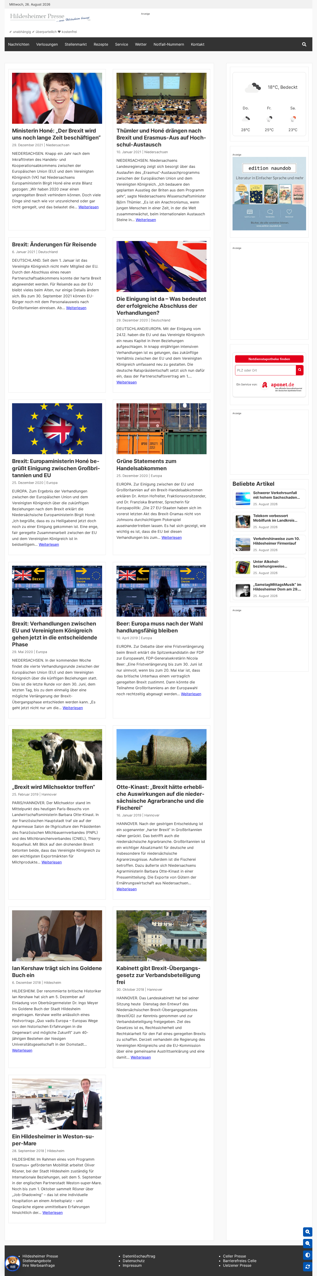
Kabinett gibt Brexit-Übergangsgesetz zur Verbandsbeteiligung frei (158, 975)
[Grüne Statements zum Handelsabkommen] (161, 428)
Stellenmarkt (76, 44)
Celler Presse (234, 1256)
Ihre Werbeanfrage (39, 1265)
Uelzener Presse (237, 1265)
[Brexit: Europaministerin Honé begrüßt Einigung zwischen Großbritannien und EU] (57, 428)
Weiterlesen (88, 207)
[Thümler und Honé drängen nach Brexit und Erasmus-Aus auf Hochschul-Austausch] (161, 98)
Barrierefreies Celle (239, 1260)
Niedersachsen (57, 145)
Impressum (132, 1265)
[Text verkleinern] (307, 1243)
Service (121, 44)
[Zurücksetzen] (307, 1266)
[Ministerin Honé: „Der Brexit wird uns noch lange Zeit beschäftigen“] (57, 98)
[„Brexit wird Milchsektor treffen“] (57, 754)
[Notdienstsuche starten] (299, 370)
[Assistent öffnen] (12, 1263)
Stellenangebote (37, 1260)
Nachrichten (18, 44)
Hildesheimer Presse (40, 1256)
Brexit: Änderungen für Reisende (54, 244)
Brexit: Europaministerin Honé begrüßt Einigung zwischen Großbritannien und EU (56, 468)
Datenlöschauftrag (139, 1256)
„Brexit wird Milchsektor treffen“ (53, 787)
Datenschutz (134, 1260)
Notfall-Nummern (169, 44)
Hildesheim (52, 982)
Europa (52, 483)
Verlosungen (47, 44)
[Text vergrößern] (307, 1232)
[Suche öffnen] (304, 44)
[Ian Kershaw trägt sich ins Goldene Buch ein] (57, 935)
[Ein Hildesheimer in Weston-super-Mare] (57, 1104)
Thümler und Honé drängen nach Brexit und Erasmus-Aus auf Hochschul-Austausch (161, 137)
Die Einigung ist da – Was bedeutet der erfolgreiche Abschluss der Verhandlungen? (161, 306)
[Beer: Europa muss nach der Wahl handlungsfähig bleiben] (161, 591)
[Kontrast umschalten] (307, 1255)
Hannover (49, 794)
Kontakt (197, 44)
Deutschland (48, 252)
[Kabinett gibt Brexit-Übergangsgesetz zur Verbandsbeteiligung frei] (161, 935)
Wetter (141, 44)
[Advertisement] (225, 26)
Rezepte (101, 44)
